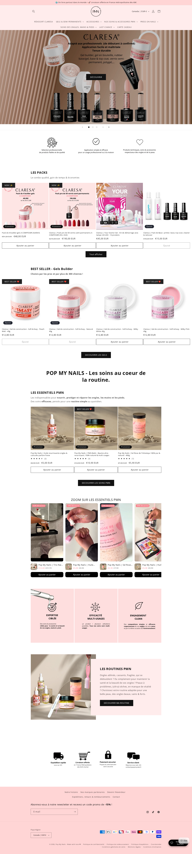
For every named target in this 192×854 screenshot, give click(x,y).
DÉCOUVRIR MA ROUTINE (116, 703)
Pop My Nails (61, 844)
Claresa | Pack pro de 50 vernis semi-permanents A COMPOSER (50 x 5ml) (70, 234)
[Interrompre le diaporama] (109, 127)
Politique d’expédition (139, 844)
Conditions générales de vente (113, 847)
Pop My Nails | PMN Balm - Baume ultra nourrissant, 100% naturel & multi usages (91, 454)
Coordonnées (156, 844)
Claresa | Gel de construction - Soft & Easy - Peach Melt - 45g (23, 330)
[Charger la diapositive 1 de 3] (89, 127)
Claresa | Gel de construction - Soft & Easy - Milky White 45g (117, 330)
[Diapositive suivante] (103, 127)
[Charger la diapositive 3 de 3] (97, 127)
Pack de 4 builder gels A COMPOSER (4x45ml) (21, 233)
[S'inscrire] (75, 812)
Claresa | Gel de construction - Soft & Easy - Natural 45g (71, 330)
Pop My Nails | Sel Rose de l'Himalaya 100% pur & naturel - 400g (139, 454)
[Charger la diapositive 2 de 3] (93, 127)
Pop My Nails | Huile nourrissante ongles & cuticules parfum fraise (49, 454)
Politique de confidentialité (93, 844)
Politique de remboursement (118, 844)
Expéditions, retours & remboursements (91, 797)
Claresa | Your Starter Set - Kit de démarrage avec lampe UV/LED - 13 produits (117, 234)
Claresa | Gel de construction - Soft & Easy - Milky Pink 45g (166, 330)
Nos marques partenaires (92, 792)
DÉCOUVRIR (96, 77)
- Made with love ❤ (73, 844)
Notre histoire (71, 792)
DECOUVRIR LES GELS (96, 355)
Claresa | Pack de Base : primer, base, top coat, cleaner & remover (166, 234)
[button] (33, 11)
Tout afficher (96, 254)
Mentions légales (134, 847)
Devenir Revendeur (116, 792)
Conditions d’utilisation (152, 847)
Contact (116, 797)
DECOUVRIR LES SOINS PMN (96, 483)
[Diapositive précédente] (82, 127)
